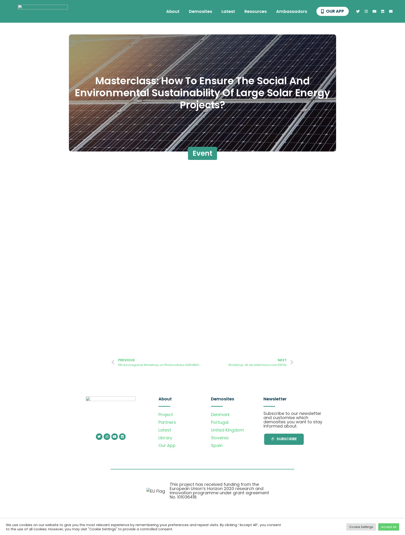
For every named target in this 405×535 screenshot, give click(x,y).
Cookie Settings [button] (361, 527)
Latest (228, 11)
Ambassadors (291, 11)
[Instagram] (366, 11)
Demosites (200, 11)
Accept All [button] (388, 527)
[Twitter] (358, 11)
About (173, 11)
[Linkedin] (382, 11)
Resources (255, 11)
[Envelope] (390, 11)
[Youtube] (374, 11)
